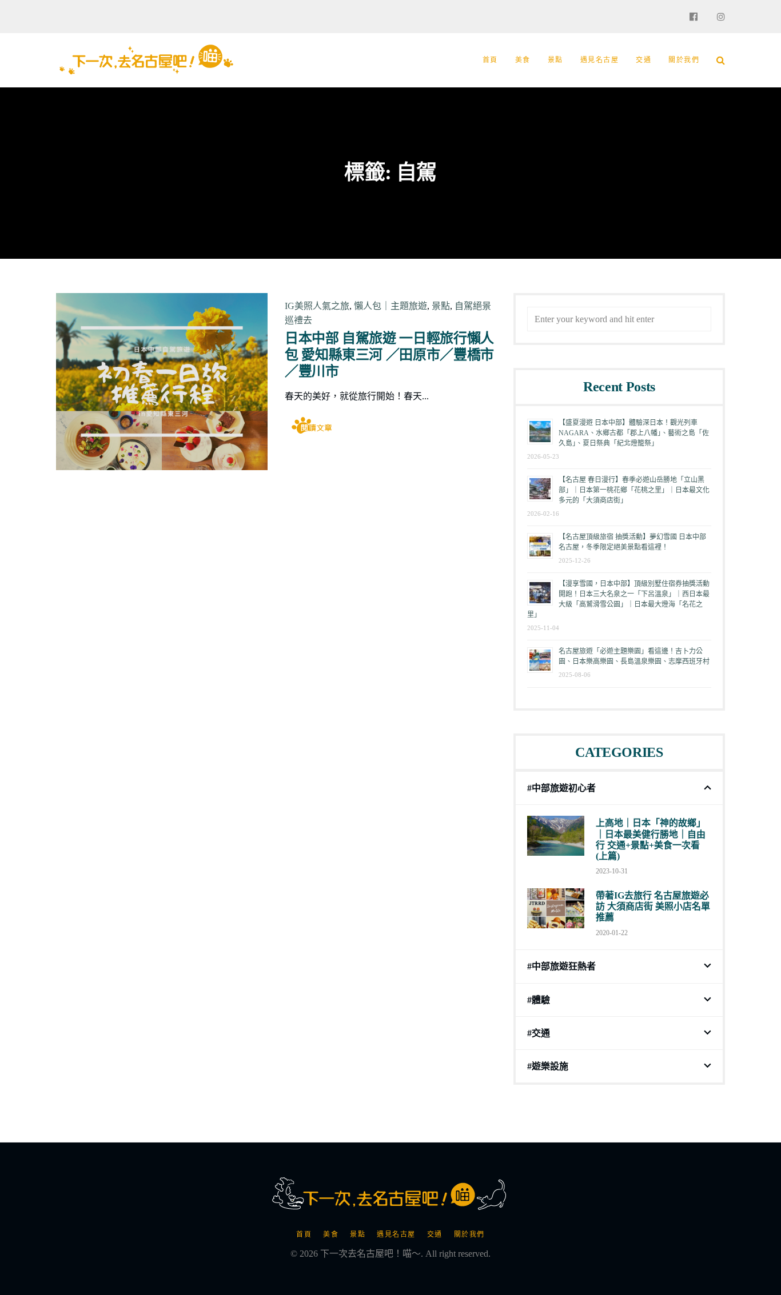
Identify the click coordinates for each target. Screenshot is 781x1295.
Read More (313, 424)
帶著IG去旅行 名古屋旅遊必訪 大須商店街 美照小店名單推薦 (653, 906)
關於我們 (683, 60)
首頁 (490, 60)
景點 (555, 60)
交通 (643, 60)
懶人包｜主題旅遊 (390, 306)
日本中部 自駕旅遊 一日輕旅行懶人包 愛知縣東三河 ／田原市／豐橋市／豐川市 (389, 355)
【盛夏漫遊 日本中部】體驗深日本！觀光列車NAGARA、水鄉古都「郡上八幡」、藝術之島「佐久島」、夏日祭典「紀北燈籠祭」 (634, 433)
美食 (523, 60)
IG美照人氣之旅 (317, 306)
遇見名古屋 (599, 60)
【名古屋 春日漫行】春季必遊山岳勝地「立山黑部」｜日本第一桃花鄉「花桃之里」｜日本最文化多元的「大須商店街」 (634, 490)
